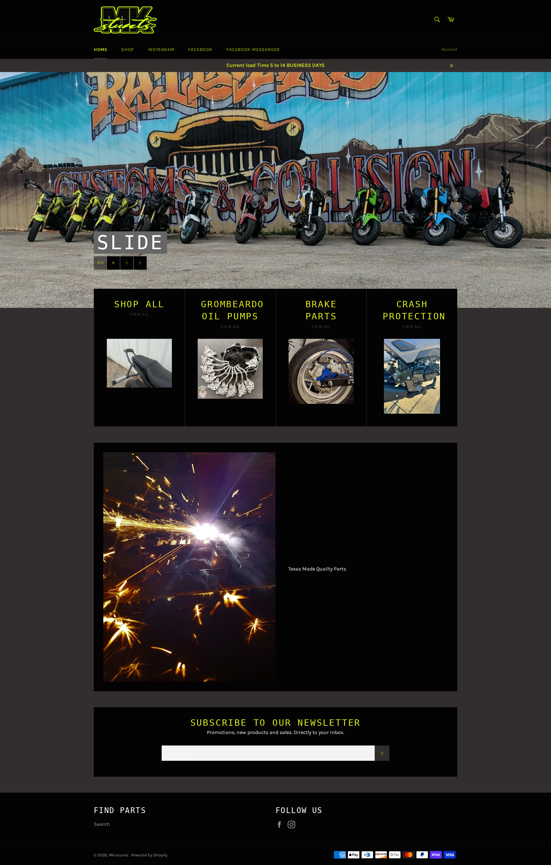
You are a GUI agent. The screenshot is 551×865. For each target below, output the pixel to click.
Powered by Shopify (149, 855)
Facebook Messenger (253, 49)
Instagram (161, 49)
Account (449, 49)
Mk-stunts (119, 855)
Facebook (200, 49)
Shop (127, 49)
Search (102, 824)
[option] (275, 190)
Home (100, 49)
